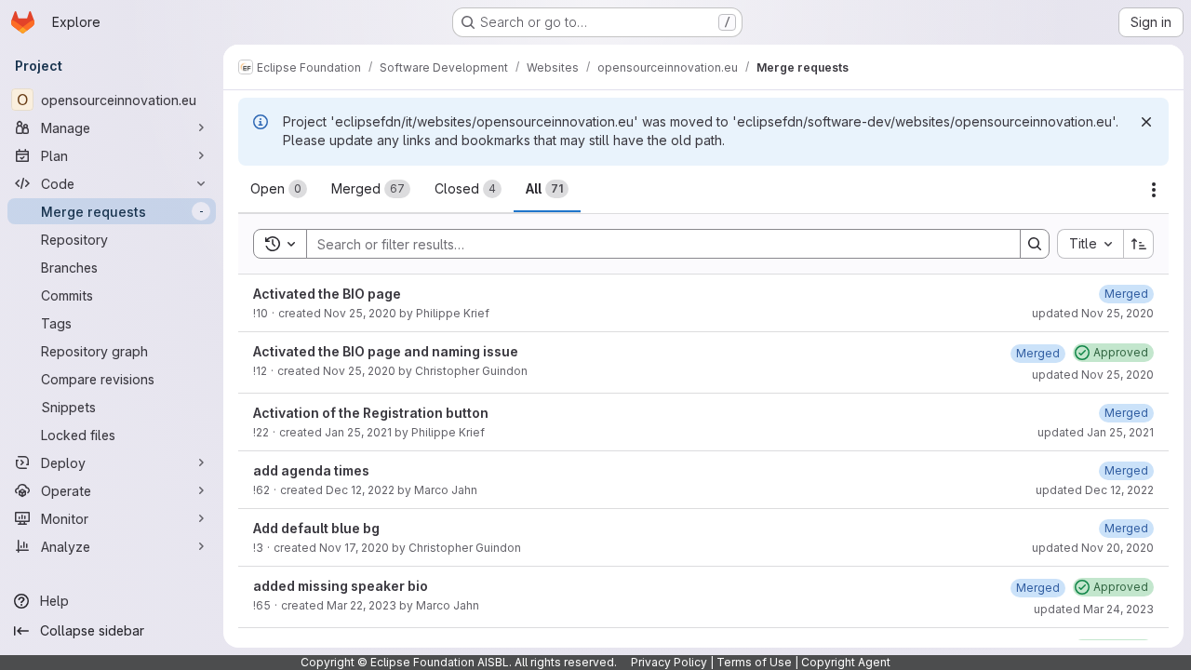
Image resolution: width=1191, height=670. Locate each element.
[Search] (1035, 244)
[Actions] (1154, 190)
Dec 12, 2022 (360, 490)
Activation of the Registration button (370, 413)
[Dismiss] (1146, 122)
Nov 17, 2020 (354, 548)
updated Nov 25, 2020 (1093, 313)
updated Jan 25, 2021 (1095, 432)
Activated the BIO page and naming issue (385, 351)
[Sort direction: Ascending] (1139, 244)
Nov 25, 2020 (360, 313)
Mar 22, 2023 (361, 605)
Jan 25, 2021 (358, 432)
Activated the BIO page (327, 294)
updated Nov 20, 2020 (1093, 548)
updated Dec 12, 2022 (1095, 490)
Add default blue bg (316, 528)
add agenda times (311, 470)
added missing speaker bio (340, 586)
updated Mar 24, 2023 (1094, 609)
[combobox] (1090, 244)
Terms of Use (754, 662)
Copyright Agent (845, 662)
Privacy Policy (669, 662)
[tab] (278, 189)
